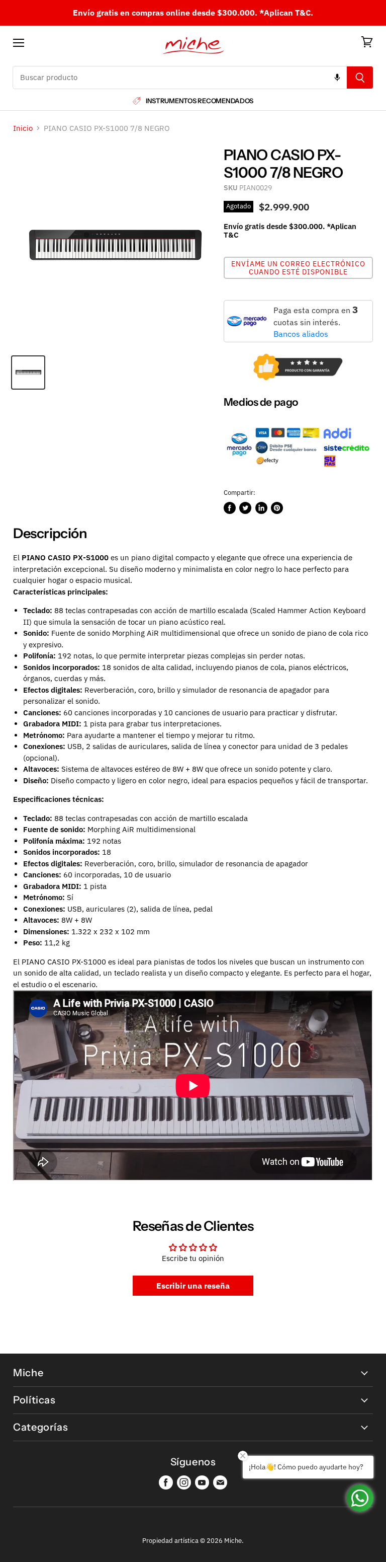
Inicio (23, 128)
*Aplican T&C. (286, 13)
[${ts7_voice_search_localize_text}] (337, 77)
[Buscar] (360, 77)
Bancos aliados (300, 334)
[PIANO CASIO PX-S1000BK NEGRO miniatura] (28, 372)
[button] (298, 268)
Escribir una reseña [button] (193, 1286)
